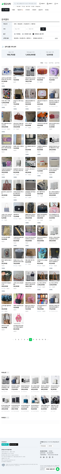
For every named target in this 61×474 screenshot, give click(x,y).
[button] (31, 38)
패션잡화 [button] (20, 24)
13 (39, 339)
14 (42, 339)
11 (33, 339)
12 (36, 339)
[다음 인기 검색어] (15, 6)
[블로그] (49, 457)
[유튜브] (43, 457)
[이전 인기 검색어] (13, 6)
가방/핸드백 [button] (26, 24)
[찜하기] (10, 74)
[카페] (46, 457)
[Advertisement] (30, 356)
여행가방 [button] (33, 24)
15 (45, 339)
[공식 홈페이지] (52, 457)
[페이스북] (41, 457)
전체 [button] (15, 24)
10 (30, 339)
